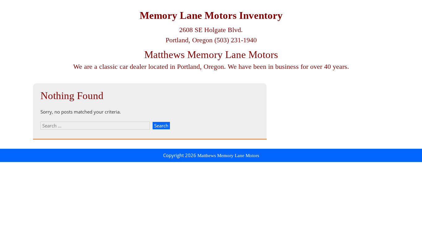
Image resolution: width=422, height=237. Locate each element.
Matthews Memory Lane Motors (211, 54)
